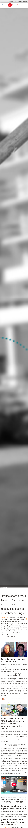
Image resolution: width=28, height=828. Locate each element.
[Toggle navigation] (3, 5)
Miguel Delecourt (8, 827)
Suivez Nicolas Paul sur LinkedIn (9, 640)
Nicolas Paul (4, 617)
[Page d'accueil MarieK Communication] (14, 5)
